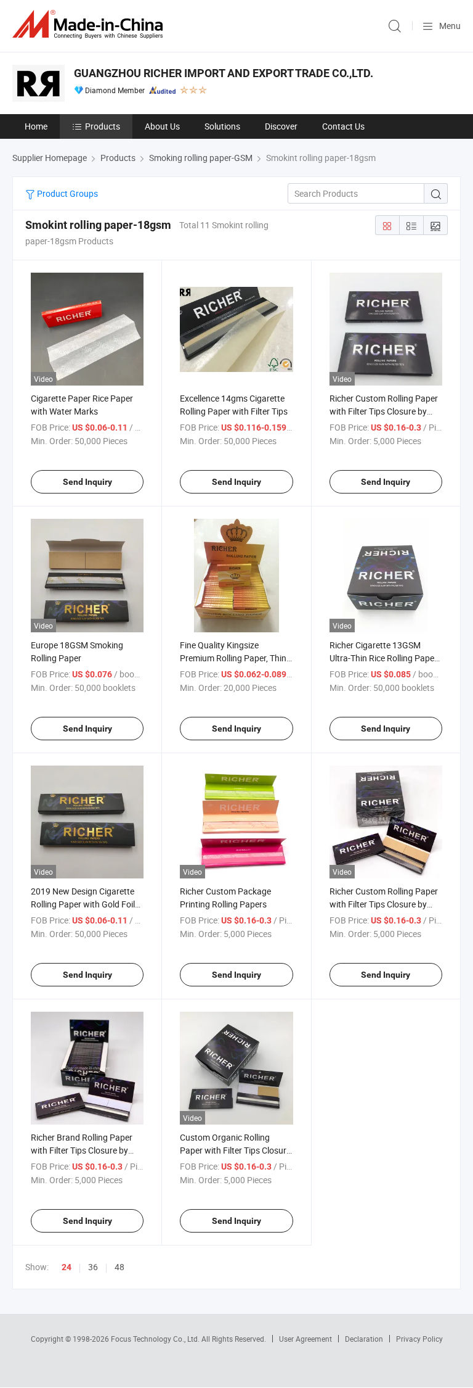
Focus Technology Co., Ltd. (156, 1339)
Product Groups (66, 193)
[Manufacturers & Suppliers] (90, 24)
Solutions (222, 126)
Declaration (364, 1339)
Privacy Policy (419, 1339)
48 (119, 1267)
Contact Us (343, 126)
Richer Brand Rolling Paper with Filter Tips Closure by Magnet (81, 1150)
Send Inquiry (87, 482)
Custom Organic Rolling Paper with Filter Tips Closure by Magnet (235, 1150)
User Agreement (305, 1339)
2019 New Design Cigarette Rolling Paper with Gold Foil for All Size (83, 904)
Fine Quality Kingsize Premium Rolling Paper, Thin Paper (233, 658)
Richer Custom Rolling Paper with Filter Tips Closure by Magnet (383, 411)
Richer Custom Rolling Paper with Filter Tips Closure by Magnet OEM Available (383, 904)
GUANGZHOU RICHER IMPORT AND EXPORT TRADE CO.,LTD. (223, 73)
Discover (281, 126)
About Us (162, 126)
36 (93, 1267)
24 (66, 1267)
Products (102, 126)
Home (36, 126)
